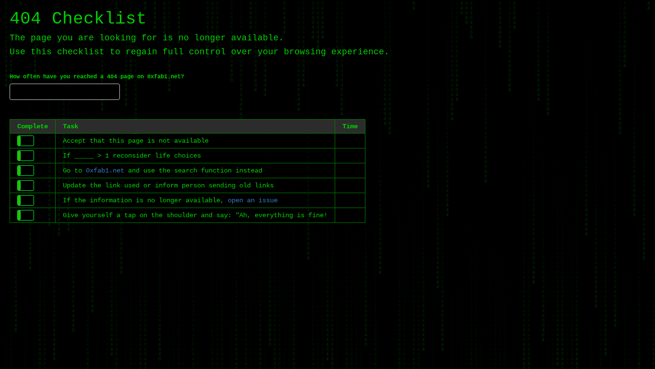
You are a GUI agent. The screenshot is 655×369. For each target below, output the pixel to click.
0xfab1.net (105, 170)
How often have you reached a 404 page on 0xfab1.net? (97, 77)
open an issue (253, 200)
